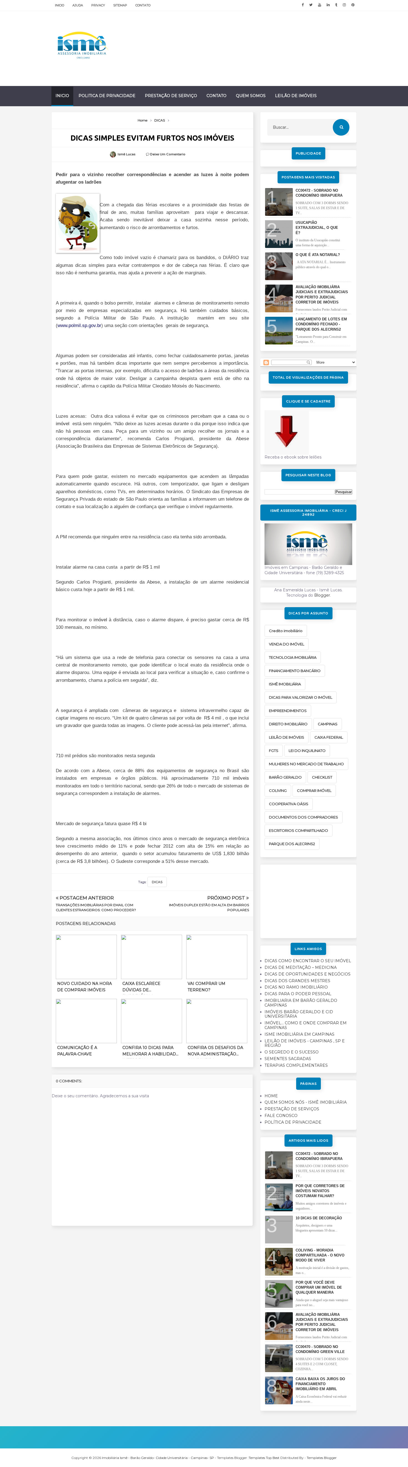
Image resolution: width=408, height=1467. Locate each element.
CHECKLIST (322, 777)
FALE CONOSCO (281, 1115)
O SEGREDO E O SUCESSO (292, 1052)
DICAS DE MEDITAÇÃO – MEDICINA (301, 967)
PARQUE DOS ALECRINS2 (292, 844)
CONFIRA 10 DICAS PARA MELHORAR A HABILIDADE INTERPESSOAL (150, 1051)
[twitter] (311, 5)
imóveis (241, 778)
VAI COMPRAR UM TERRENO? (206, 986)
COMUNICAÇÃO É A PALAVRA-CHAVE (77, 1050)
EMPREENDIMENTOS (288, 710)
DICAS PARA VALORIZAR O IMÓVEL (300, 697)
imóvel (62, 423)
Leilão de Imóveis (296, 95)
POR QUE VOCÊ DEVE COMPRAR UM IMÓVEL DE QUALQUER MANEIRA (319, 1287)
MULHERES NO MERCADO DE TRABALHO (306, 764)
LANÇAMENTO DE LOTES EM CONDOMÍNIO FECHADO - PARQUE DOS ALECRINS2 (321, 324)
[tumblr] (336, 5)
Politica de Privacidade (107, 95)
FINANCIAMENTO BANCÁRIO (295, 670)
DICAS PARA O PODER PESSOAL (298, 993)
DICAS (157, 882)
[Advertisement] (308, 899)
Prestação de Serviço (171, 95)
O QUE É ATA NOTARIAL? (318, 255)
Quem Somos (251, 95)
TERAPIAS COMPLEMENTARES (296, 1065)
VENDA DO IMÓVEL (286, 644)
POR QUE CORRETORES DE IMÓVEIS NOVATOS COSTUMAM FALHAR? (320, 1191)
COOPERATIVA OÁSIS (288, 804)
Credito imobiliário (286, 631)
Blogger (322, 595)
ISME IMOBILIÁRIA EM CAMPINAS (299, 1034)
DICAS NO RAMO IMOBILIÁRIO (296, 987)
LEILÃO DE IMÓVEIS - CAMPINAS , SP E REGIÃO (305, 1043)
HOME (271, 1095)
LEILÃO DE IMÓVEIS (286, 737)
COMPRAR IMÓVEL (314, 790)
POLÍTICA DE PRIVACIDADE (293, 1122)
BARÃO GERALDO (285, 777)
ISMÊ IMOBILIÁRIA (285, 684)
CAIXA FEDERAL (328, 737)
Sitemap (120, 5)
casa (233, 416)
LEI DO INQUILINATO (307, 750)
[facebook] (302, 5)
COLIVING (278, 790)
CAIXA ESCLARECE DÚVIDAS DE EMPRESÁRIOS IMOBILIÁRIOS (141, 987)
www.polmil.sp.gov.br (79, 325)
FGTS (273, 750)
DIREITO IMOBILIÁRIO (288, 724)
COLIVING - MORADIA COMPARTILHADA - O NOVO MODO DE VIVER (320, 1255)
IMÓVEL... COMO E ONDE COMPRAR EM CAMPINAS (306, 1025)
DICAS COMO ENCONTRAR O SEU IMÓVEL (308, 960)
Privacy (98, 5)
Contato (142, 5)
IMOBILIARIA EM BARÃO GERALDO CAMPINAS (301, 1003)
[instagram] (344, 5)
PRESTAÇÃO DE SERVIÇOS (292, 1108)
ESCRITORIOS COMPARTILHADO (298, 830)
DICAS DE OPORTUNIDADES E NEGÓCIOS (308, 974)
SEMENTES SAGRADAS (288, 1058)
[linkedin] (328, 5)
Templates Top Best (264, 1458)
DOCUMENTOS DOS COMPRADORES (303, 817)
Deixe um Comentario (167, 154)
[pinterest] (353, 5)
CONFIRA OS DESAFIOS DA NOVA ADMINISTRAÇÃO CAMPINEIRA (215, 1051)
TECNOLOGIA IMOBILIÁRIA (292, 657)
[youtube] (319, 5)
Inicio (59, 5)
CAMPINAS (328, 724)
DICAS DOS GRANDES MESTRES (297, 980)
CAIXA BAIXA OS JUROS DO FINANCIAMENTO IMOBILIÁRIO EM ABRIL (320, 1384)
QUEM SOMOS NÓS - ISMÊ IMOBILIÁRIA (306, 1102)
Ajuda (77, 5)
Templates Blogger (322, 1458)
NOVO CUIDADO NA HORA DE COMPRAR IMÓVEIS (84, 986)
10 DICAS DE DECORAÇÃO (319, 1218)
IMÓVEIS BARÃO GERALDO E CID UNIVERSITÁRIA (299, 1014)
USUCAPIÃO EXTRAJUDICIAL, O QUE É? (317, 228)
